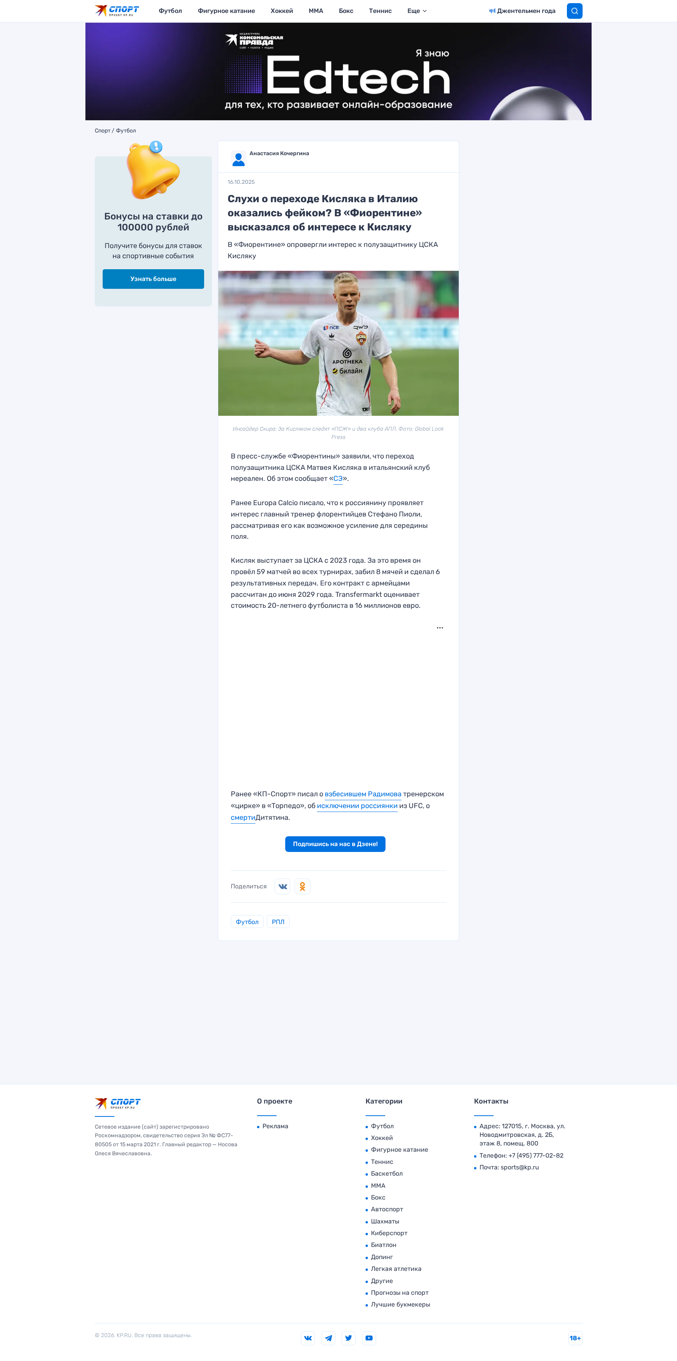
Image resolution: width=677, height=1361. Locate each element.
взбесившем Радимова (363, 794)
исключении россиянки (357, 805)
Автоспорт (387, 1209)
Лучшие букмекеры (400, 1304)
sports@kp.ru (520, 1167)
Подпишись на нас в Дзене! (335, 844)
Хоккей (282, 10)
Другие (382, 1281)
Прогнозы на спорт (400, 1292)
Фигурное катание (226, 10)
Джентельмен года (526, 10)
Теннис (380, 10)
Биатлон (383, 1245)
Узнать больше (153, 279)
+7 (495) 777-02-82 (536, 1155)
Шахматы (385, 1221)
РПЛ (278, 922)
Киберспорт (389, 1233)
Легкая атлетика (396, 1268)
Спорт (102, 131)
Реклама (275, 1126)
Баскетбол (387, 1173)
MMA (316, 10)
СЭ (338, 478)
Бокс (346, 10)
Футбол (170, 10)
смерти (243, 817)
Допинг (382, 1257)
